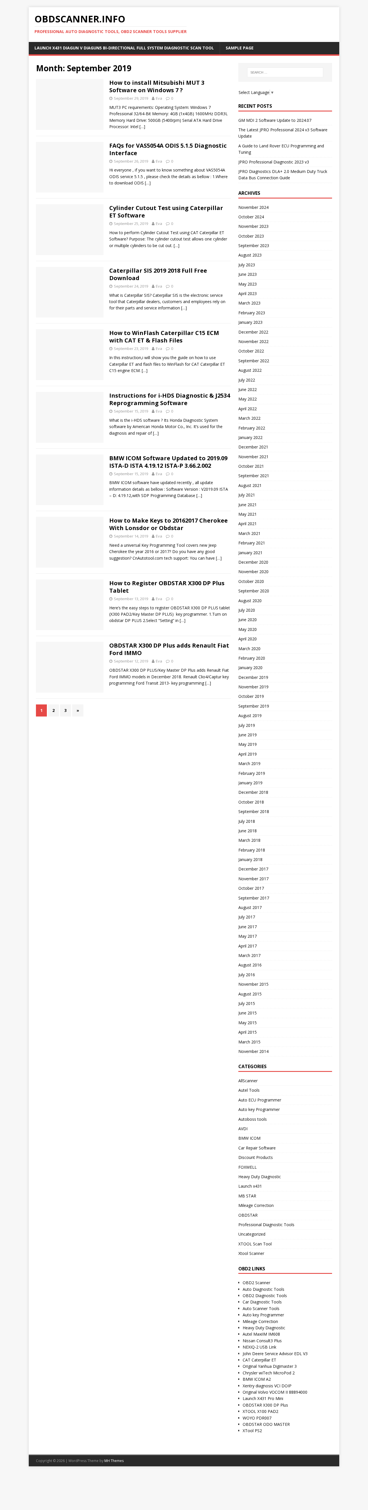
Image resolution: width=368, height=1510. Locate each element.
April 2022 (247, 408)
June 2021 (247, 504)
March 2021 (249, 533)
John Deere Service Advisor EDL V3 (275, 1353)
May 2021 (247, 514)
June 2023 (247, 274)
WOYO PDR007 (257, 1418)
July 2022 (246, 380)
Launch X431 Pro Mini (263, 1398)
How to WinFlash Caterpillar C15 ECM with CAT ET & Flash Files (164, 336)
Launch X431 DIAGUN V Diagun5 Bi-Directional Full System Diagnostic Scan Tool (124, 48)
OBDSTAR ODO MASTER (266, 1424)
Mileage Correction (256, 1205)
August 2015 (250, 994)
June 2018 (247, 830)
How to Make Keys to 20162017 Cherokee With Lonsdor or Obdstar (168, 524)
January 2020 (250, 667)
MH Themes (114, 1460)
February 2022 (251, 428)
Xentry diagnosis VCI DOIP (267, 1385)
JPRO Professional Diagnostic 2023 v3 (273, 162)
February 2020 (251, 658)
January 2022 (250, 437)
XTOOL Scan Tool (255, 1244)
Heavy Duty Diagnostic (259, 1176)
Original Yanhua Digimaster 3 (270, 1366)
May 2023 (247, 284)
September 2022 (253, 360)
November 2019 (253, 686)
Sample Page (240, 48)
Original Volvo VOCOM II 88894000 (275, 1392)
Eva (159, 98)
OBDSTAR (248, 1215)
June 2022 (247, 389)
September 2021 (253, 475)
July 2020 (246, 610)
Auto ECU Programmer (259, 1100)
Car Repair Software (257, 1148)
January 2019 (250, 782)
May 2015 (247, 1022)
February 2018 (251, 850)
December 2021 (253, 447)
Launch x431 (250, 1186)
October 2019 (251, 696)
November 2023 (253, 226)
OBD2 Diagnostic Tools (265, 1295)
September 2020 (253, 591)
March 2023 (249, 303)
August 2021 (250, 485)
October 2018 (251, 802)
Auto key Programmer (259, 1109)
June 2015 (247, 1013)
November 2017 (253, 878)
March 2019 (249, 763)
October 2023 (251, 236)
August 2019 (250, 715)
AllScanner (248, 1080)
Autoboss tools (252, 1119)
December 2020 (253, 562)
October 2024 (251, 216)
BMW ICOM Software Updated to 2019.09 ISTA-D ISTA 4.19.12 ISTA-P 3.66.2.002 (168, 461)
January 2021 (250, 552)
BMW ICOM (249, 1138)
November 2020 (253, 571)
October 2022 (251, 351)
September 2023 (253, 245)
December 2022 (253, 332)
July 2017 (246, 917)
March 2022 (249, 418)
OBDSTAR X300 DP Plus (265, 1405)
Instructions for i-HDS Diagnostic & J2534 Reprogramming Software (169, 399)
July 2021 (246, 495)
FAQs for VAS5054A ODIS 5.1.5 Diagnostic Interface (168, 149)
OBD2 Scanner (256, 1282)
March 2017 (249, 955)
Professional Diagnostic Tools (266, 1224)
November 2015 (253, 984)
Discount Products (255, 1157)
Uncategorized (251, 1234)
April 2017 (247, 946)
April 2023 (247, 293)
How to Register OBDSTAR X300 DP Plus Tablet (167, 586)
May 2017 (247, 936)
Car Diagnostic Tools (262, 1302)
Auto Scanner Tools (261, 1308)
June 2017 (247, 926)
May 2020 (247, 629)
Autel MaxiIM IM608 (261, 1334)
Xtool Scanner (251, 1253)
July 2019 (246, 725)
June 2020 (247, 619)
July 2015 (246, 1003)
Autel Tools (249, 1090)
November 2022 (253, 341)
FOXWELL (247, 1167)
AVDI (243, 1128)
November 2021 (253, 456)
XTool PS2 (252, 1430)
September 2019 (253, 706)
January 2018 (250, 859)
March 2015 (249, 1042)
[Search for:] (285, 72)
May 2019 (247, 744)
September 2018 (253, 811)
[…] (142, 126)
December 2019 (253, 677)
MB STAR (247, 1196)
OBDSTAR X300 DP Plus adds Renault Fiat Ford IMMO (169, 649)
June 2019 (247, 734)
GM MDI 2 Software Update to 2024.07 (274, 120)
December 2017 (253, 869)
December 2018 (253, 792)
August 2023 (250, 255)
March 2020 (249, 648)
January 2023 (250, 322)
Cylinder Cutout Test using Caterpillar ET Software (166, 211)
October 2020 (251, 581)
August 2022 (250, 370)
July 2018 (246, 821)
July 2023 (246, 264)
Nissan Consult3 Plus (262, 1340)
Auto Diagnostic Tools (263, 1289)
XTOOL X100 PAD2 (260, 1411)
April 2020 (247, 639)
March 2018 (249, 840)
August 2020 (250, 600)
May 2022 (247, 399)
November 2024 (253, 207)
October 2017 (251, 888)
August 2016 (250, 965)
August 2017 (250, 907)
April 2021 (247, 523)
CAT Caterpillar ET (259, 1360)
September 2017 (253, 898)
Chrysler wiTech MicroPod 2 (269, 1373)
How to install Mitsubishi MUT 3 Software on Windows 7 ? (156, 86)
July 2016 (246, 974)
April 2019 (247, 754)
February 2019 (251, 773)
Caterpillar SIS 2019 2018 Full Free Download (158, 274)
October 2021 (251, 466)
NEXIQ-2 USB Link (259, 1347)
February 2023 (251, 312)
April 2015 (247, 1032)
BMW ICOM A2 (257, 1379)
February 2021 (251, 543)
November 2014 (253, 1051)
